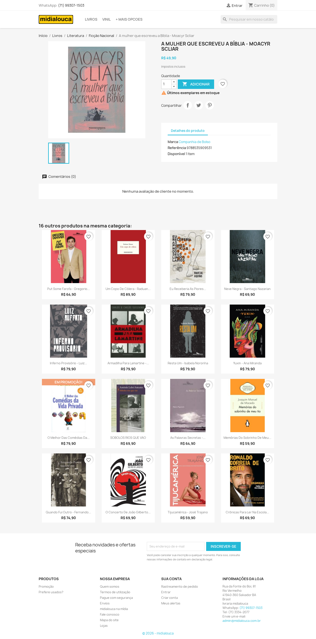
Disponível (176, 154)
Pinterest (209, 105)
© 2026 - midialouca (158, 633)
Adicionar (196, 84)
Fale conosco (109, 614)
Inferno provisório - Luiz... (68, 363)
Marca (173, 142)
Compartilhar (187, 105)
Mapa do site (109, 620)
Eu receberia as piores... (188, 289)
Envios (105, 603)
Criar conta (169, 598)
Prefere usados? (51, 592)
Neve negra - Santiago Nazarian (247, 289)
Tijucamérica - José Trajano (188, 512)
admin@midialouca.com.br (241, 621)
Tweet (198, 105)
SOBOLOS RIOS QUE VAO (128, 438)
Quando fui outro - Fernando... (68, 512)
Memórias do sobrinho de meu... (247, 438)
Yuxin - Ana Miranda (247, 363)
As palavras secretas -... (188, 438)
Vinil (106, 19)
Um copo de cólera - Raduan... (128, 289)
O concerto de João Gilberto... (128, 512)
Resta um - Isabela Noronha (188, 363)
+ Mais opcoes (129, 19)
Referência (177, 148)
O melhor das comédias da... (69, 438)
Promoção (46, 586)
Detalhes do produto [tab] (188, 130)
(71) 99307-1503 (71, 5)
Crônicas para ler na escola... (247, 512)
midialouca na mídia (114, 609)
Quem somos (109, 586)
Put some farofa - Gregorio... (68, 289)
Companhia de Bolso (194, 142)
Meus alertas (170, 603)
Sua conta (171, 578)
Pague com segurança (116, 598)
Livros (91, 19)
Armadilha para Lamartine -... (128, 363)
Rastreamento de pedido (179, 586)
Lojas (104, 626)
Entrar (166, 592)
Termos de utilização (115, 592)
